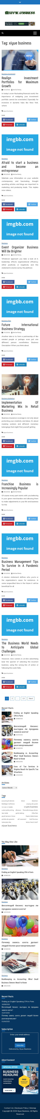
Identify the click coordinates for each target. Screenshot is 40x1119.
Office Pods (35, 813)
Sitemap (32, 1108)
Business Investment (8, 74)
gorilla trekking (20, 813)
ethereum (18, 810)
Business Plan (6, 320)
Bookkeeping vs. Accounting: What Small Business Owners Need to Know (26, 756)
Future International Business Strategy (20, 326)
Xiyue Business (25, 1049)
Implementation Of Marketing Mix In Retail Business (20, 406)
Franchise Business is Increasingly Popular (20, 486)
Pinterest (8, 124)
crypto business (31, 807)
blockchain (35, 801)
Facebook (9, 119)
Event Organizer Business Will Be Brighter (20, 249)
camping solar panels (32, 804)
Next (31, 698)
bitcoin (23, 801)
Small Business (33, 819)
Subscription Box (6, 822)
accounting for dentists (8, 801)
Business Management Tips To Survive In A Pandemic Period (20, 565)
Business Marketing (8, 398)
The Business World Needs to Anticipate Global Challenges (20, 647)
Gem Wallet (5, 813)
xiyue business (8, 111)
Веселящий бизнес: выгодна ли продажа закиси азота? (26, 729)
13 (23, 698)
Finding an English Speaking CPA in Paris (26, 714)
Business (5, 158)
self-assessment (22, 819)
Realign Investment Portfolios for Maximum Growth (20, 82)
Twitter (33, 119)
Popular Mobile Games (32, 816)
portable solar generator (8, 819)
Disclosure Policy (21, 1108)
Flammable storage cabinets (30, 810)
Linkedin (21, 124)
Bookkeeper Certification (8, 804)
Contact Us (8, 1108)
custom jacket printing (8, 810)
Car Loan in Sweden (7, 807)
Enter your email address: (20, 1041)
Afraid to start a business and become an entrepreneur (20, 166)
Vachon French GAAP (32, 822)
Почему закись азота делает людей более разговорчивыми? (26, 742)
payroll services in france (8, 816)
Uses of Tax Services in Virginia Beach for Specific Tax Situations (26, 769)
